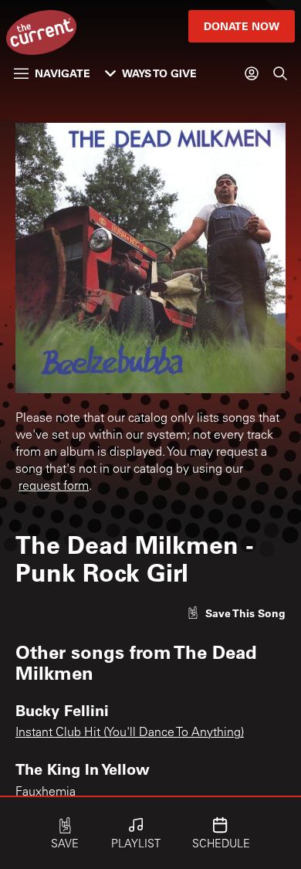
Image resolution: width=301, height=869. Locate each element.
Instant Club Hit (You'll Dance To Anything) (129, 733)
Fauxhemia (45, 792)
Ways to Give (159, 73)
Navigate (62, 73)
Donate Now (241, 26)
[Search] (280, 73)
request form (54, 486)
